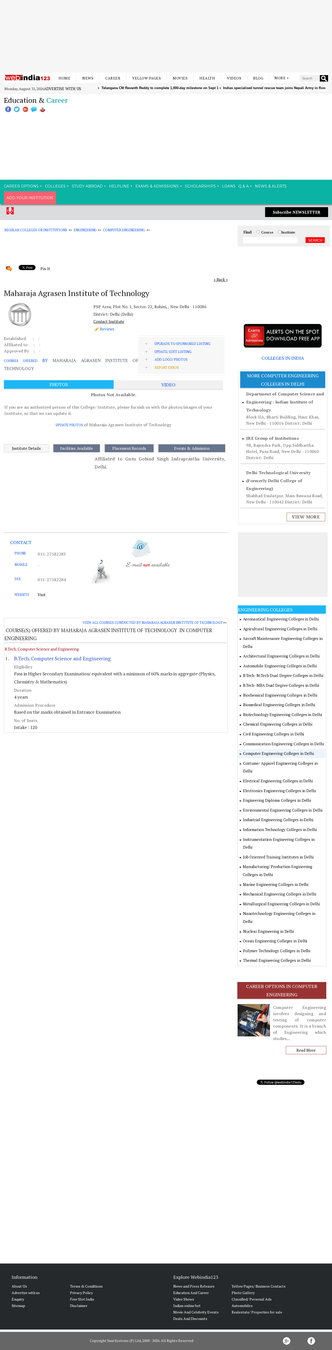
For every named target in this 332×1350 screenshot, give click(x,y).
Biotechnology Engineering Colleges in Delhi (282, 714)
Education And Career (191, 1292)
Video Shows (183, 1299)
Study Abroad (87, 186)
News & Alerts (271, 186)
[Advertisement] (166, 36)
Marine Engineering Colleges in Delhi (275, 884)
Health (207, 78)
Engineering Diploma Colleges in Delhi (277, 800)
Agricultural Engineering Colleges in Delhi (280, 628)
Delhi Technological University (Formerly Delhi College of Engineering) (278, 480)
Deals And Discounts (190, 1318)
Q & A (243, 186)
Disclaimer (78, 1305)
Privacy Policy (81, 1292)
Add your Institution (29, 198)
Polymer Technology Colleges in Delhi (276, 950)
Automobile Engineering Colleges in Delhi (280, 665)
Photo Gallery (243, 1292)
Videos (234, 78)
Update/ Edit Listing (173, 351)
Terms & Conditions (86, 1286)
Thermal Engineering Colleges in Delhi (277, 960)
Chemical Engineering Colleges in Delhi (277, 724)
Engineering (85, 230)
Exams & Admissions (157, 186)
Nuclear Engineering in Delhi (268, 931)
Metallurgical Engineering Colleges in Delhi (281, 903)
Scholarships (200, 186)
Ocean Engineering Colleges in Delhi (275, 940)
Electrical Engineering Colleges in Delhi (278, 780)
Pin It (45, 268)
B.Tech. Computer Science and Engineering (42, 649)
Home (64, 78)
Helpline (119, 186)
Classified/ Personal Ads (252, 1299)
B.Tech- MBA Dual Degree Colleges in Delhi (281, 685)
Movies (180, 78)
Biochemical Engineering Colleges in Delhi (280, 695)
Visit (42, 594)
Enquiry (18, 1299)
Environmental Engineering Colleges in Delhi (282, 810)
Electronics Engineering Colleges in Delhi (279, 790)
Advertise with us (62, 88)
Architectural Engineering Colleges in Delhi (281, 656)
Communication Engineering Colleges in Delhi (283, 743)
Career (112, 78)
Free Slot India (82, 1299)
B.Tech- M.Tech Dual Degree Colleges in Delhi (283, 675)
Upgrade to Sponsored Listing (182, 343)
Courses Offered (21, 360)
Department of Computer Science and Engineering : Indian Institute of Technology (285, 402)
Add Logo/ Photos (171, 359)
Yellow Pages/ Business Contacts (259, 1286)
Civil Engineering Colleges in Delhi (273, 734)
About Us (19, 1286)
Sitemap (18, 1305)
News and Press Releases (194, 1286)
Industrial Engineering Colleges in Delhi (278, 819)
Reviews (107, 328)
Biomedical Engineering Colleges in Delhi (279, 704)
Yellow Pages (146, 78)
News (87, 78)
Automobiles (242, 1305)
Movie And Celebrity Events (196, 1312)
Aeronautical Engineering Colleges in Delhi (281, 619)
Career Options (21, 186)
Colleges (55, 186)
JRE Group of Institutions (272, 438)
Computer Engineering (124, 230)
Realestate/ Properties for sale (257, 1312)
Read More (305, 1050)
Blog (258, 78)
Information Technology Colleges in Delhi (280, 829)
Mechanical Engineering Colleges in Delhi (279, 894)
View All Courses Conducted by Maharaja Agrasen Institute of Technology (153, 622)
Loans (229, 186)
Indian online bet (186, 1305)
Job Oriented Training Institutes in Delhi (278, 857)
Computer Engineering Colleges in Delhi (278, 753)
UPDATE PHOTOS (69, 425)
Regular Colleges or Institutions (35, 230)
